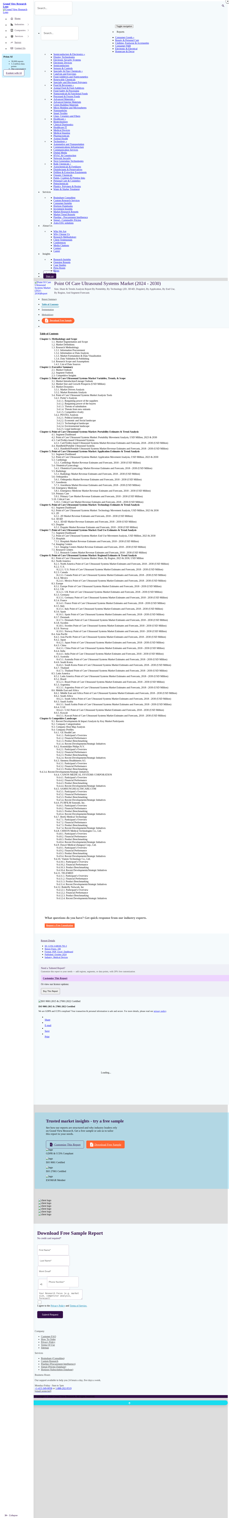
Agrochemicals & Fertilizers (67, 166)
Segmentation (48, 309)
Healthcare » (59, 119)
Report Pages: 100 (53, 949)
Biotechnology (60, 121)
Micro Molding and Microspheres (69, 107)
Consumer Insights (62, 203)
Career (56, 251)
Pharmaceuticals (61, 135)
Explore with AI (14, 73)
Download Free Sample (61, 320)
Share (47, 1019)
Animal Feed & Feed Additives (68, 88)
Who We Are (59, 231)
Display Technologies (64, 57)
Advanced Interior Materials (67, 102)
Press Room (59, 268)
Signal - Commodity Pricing (67, 220)
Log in (49, 273)
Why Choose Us (61, 234)
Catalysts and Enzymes (64, 74)
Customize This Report (67, 1144)
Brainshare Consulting (64, 197)
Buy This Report (50, 991)
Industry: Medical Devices (56, 957)
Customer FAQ (48, 1336)
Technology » (60, 141)
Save (47, 1031)
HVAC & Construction (64, 155)
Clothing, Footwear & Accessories (132, 43)
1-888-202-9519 (63, 1388)
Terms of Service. (78, 1305)
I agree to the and (62, 1305)
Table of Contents (50, 304)
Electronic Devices (62, 62)
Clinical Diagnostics (63, 124)
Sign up (50, 276)
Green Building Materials (65, 105)
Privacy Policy (58, 1305)
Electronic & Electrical (126, 48)
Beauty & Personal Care (127, 40)
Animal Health (60, 138)
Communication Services (65, 150)
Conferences (59, 242)
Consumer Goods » (124, 37)
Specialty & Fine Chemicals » (68, 71)
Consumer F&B (123, 46)
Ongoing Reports (61, 262)
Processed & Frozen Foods (66, 96)
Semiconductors (61, 65)
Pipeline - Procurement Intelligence (70, 217)
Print (47, 1036)
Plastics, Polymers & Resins (67, 186)
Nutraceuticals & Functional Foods (70, 93)
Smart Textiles (60, 113)
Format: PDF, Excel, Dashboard (59, 952)
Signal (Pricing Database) (53, 1366)
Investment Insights (62, 209)
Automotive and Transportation (68, 144)
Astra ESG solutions (63, 223)
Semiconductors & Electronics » (69, 54)
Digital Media (60, 152)
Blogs (56, 270)
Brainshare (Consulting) (52, 1358)
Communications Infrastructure (68, 147)
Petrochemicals (60, 183)
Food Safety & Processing (66, 90)
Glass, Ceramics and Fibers (66, 116)
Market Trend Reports (64, 214)
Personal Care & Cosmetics (66, 180)
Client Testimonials (62, 239)
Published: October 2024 (56, 954)
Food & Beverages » (63, 85)
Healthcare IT (60, 127)
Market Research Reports (65, 211)
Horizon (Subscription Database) (57, 1369)
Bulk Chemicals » (62, 164)
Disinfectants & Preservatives (67, 169)
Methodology (47, 315)
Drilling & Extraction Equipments (70, 172)
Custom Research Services (66, 200)
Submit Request (50, 1314)
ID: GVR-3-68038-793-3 (56, 946)
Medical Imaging (61, 133)
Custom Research (49, 1361)
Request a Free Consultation (59, 925)
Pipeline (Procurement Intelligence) (58, 1364)
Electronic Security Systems (67, 60)
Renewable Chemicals (64, 79)
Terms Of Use (48, 1345)
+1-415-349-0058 (43, 1388)
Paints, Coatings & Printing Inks (69, 178)
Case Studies (59, 265)
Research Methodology (64, 237)
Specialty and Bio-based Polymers (70, 82)
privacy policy (160, 1011)
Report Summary (49, 299)
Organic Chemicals (62, 175)
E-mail (48, 1025)
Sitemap (45, 1347)
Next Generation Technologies (68, 161)
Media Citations (61, 245)
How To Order (48, 1339)
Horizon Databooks (63, 206)
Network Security (62, 158)
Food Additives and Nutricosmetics (70, 76)
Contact (57, 248)
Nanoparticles (60, 110)
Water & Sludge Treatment (66, 189)
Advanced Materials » (64, 99)
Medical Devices (61, 130)
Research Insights (62, 259)
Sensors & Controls (63, 68)
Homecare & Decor (124, 51)
